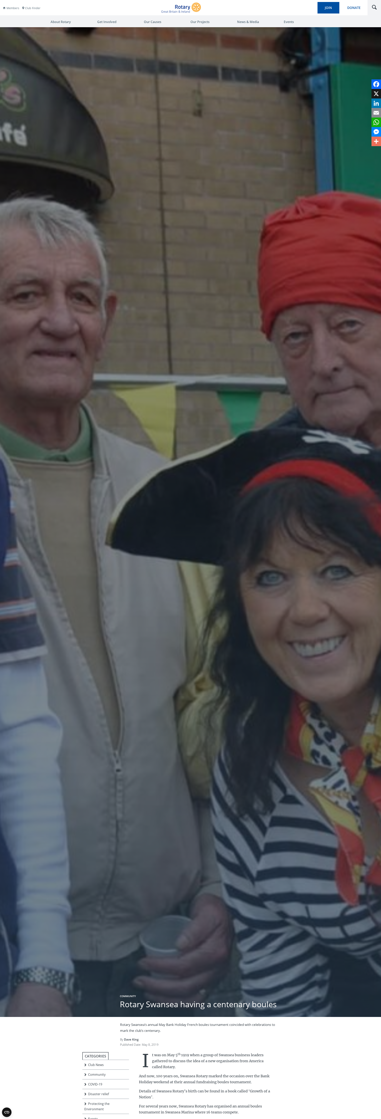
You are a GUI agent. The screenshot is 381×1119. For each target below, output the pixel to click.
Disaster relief (98, 1094)
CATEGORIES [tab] (95, 1056)
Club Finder (32, 8)
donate (354, 8)
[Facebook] (376, 84)
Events (289, 22)
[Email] (376, 113)
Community (128, 996)
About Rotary (61, 22)
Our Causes (152, 22)
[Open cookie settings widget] (7, 1112)
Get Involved (106, 22)
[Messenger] (376, 132)
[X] (376, 93)
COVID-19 (95, 1084)
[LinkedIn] (376, 103)
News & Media (248, 22)
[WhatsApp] (376, 122)
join (328, 8)
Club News (96, 1065)
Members (13, 8)
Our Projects (200, 22)
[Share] (376, 141)
